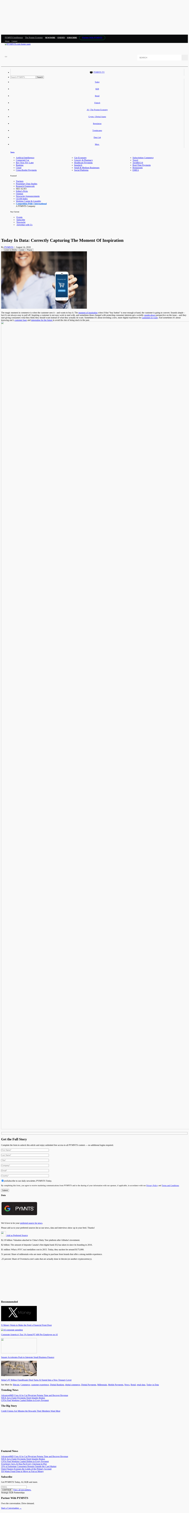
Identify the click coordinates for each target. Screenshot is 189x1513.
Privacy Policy (152, 1185)
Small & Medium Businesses (86, 167)
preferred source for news (31, 1223)
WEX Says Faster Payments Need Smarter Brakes (23, 1398)
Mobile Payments (115, 1385)
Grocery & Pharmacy (83, 160)
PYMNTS (8, 247)
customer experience (40, 1385)
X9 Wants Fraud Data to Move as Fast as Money (22, 1471)
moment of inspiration (88, 312)
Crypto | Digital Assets (97, 117)
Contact (14, 41)
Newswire (50, 38)
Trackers (19, 181)
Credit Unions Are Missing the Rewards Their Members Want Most (30, 1411)
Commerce (25, 1385)
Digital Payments (88, 1385)
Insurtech (78, 165)
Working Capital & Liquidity (28, 201)
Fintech (97, 103)
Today (97, 82)
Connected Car (22, 160)
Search (40, 77)
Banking (19, 165)
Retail (97, 96)
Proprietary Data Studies (26, 184)
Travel (135, 160)
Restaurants (138, 167)
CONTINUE (6, 1490)
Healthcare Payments (83, 162)
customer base (21, 320)
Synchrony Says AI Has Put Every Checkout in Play (24, 1464)
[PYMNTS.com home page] (18, 44)
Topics (12, 152)
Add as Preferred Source (17, 1235)
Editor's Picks (22, 191)
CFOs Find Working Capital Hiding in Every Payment (25, 1400)
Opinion (19, 194)
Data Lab (97, 137)
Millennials (102, 1385)
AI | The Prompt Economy (97, 110)
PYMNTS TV (99, 72)
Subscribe (20, 220)
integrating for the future (42, 320)
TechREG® (138, 162)
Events (61, 38)
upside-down (150, 315)
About (7, 41)
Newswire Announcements (28, 196)
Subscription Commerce (143, 157)
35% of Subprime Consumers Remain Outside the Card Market (28, 1466)
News (127, 1385)
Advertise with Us (24, 225)
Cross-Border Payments (26, 170)
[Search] (185, 58)
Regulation (97, 124)
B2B (97, 89)
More (97, 144)
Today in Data (152, 1385)
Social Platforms (81, 170)
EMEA (136, 170)
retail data (141, 1385)
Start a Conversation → (11, 1508)
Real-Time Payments (142, 165)
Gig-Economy (80, 157)
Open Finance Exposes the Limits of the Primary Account (26, 1469)
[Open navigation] (6, 56)
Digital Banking (57, 1385)
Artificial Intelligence (25, 157)
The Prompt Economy (34, 38)
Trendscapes (97, 130)
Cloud (18, 167)
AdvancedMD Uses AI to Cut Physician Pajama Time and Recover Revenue (34, 1395)
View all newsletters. (22, 1490)
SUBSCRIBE (72, 38)
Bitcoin (16, 1385)
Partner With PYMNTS (92, 38)
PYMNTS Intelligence (14, 38)
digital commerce (72, 1385)
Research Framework (25, 186)
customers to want (150, 317)
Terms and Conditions (170, 1185)
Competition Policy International (31, 203)
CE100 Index (22, 198)
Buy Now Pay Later (25, 162)
